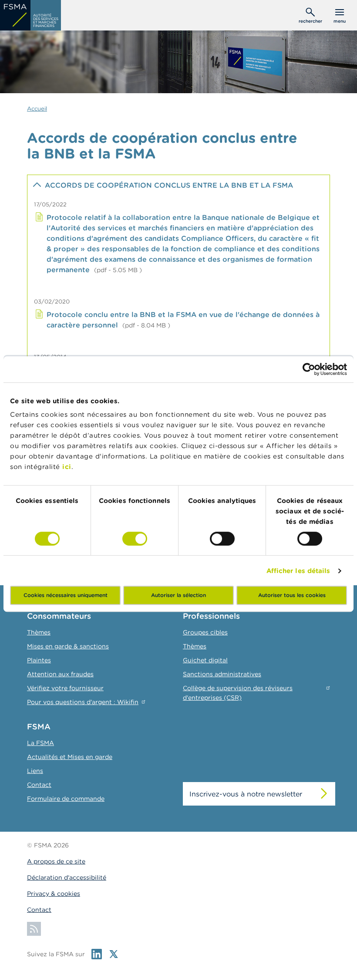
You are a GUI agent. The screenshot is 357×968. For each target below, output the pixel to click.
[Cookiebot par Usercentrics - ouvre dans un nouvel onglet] (309, 369)
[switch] (134, 539)
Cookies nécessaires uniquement (66, 595)
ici (66, 466)
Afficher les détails (298, 571)
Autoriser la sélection (178, 595)
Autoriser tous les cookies (292, 595)
